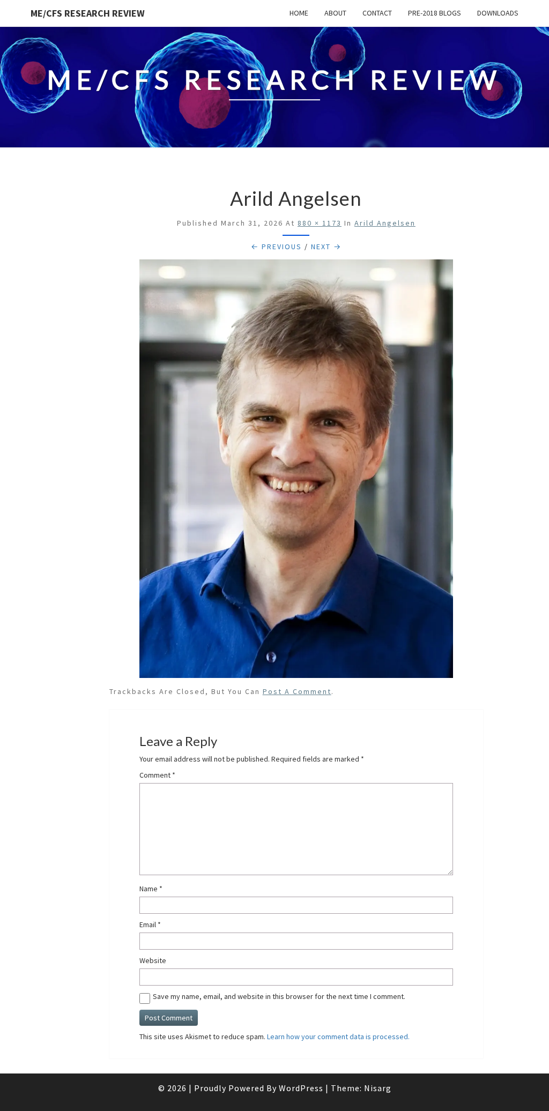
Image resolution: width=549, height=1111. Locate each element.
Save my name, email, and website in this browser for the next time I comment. (279, 996)
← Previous (276, 246)
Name (150, 888)
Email (150, 924)
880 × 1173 (320, 223)
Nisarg (377, 1088)
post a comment (297, 691)
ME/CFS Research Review (88, 13)
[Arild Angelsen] (296, 471)
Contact (377, 13)
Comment (157, 775)
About (335, 13)
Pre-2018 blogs (434, 13)
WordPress (301, 1088)
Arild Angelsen (385, 223)
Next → (326, 246)
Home (299, 13)
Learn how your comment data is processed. (338, 1036)
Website (152, 960)
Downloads (497, 13)
